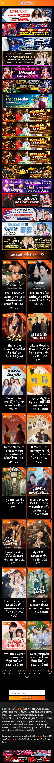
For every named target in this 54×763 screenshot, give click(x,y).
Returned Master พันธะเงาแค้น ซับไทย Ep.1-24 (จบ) (39, 606)
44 (39, 672)
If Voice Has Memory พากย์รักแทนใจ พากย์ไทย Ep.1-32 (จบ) (39, 454)
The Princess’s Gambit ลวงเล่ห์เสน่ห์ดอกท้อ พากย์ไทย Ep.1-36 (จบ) (14, 300)
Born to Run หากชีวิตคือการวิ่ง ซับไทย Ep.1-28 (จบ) (14, 403)
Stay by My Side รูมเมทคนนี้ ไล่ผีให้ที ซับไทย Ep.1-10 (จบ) (39, 403)
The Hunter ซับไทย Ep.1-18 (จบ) (14, 503)
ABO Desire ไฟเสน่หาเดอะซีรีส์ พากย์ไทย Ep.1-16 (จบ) (39, 298)
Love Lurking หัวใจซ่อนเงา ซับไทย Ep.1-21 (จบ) (14, 557)
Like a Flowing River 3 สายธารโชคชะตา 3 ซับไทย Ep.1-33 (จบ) (39, 352)
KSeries (39, 736)
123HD (15, 739)
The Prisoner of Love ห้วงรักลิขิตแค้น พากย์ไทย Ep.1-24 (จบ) (14, 608)
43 (34, 672)
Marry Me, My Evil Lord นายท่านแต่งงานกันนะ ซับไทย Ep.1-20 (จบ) (39, 506)
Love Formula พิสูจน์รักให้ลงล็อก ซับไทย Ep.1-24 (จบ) (39, 658)
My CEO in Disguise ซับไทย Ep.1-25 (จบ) (39, 557)
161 (49, 672)
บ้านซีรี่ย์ (17, 709)
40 (19, 672)
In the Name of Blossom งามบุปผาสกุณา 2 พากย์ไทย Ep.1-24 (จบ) (14, 454)
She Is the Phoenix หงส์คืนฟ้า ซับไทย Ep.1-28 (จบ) (14, 350)
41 (24, 672)
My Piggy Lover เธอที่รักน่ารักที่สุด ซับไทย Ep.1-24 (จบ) (14, 658)
